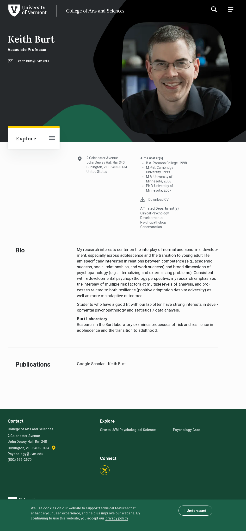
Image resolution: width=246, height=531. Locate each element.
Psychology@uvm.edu (25, 454)
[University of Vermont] (27, 17)
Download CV (158, 199)
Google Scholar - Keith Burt (101, 363)
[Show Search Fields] (214, 9)
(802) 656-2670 (19, 460)
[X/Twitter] (105, 470)
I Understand (195, 510)
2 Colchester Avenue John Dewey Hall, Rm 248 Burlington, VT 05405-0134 (29, 442)
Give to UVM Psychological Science (128, 430)
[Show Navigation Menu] (230, 9)
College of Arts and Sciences (95, 11)
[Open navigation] (52, 138)
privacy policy (116, 518)
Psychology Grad (186, 430)
